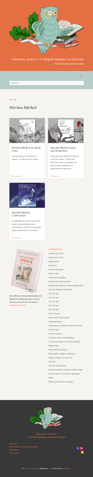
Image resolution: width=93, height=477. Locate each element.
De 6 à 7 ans (54, 301)
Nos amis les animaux (58, 349)
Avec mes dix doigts (57, 277)
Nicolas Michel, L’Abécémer (27, 211)
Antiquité (53, 265)
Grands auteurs (55, 333)
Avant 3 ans (54, 273)
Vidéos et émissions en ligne (61, 381)
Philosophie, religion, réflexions (62, 353)
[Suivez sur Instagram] (81, 448)
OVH (50, 469)
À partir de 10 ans (56, 253)
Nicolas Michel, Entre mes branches (66, 148)
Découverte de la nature (59, 317)
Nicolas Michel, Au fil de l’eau (27, 148)
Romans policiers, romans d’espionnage (66, 369)
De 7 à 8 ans (54, 305)
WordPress (67, 469)
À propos (13, 443)
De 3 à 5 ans (54, 293)
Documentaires (55, 321)
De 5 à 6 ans (54, 297)
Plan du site (14, 453)
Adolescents (54, 261)
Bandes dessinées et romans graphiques (66, 285)
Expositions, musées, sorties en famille (65, 325)
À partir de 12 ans (56, 257)
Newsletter (14, 450)
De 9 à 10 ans (54, 313)
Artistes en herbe (56, 269)
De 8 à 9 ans (54, 309)
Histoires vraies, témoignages (61, 337)
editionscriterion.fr (17, 305)
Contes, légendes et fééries (60, 289)
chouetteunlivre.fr (31, 469)
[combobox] (46, 83)
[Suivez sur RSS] (82, 452)
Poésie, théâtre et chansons (61, 357)
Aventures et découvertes (60, 281)
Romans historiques (57, 365)
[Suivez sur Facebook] (77, 448)
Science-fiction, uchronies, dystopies (64, 373)
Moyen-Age (53, 345)
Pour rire (52, 361)
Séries (51, 377)
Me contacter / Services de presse (23, 446)
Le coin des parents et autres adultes (64, 341)
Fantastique (54, 329)
